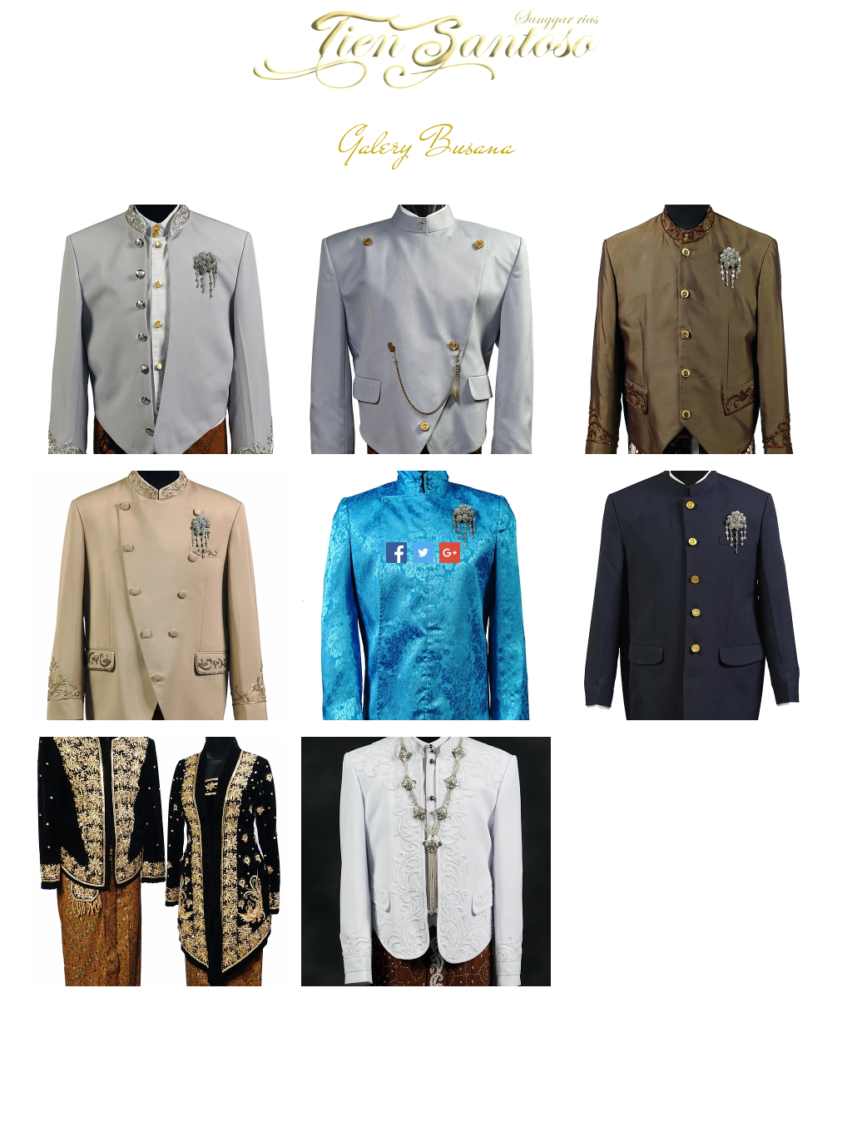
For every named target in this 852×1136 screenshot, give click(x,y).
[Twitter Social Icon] (423, 552)
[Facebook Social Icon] (396, 552)
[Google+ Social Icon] (449, 552)
